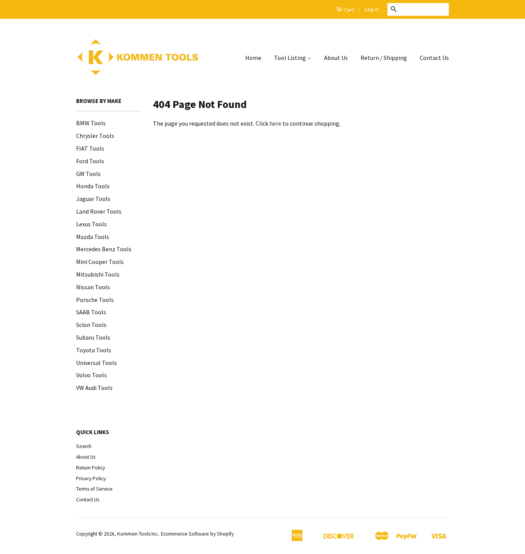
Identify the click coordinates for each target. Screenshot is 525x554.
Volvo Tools (91, 375)
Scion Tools (91, 324)
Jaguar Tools (93, 198)
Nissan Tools (93, 287)
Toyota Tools (93, 350)
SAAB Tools (91, 312)
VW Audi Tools (94, 387)
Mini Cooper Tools (100, 261)
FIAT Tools (90, 148)
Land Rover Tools (98, 211)
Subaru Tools (93, 337)
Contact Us (434, 57)
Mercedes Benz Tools (103, 249)
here (275, 123)
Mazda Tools (92, 237)
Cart (348, 9)
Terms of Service (94, 489)
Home (253, 57)
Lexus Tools (91, 224)
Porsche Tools (95, 300)
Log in (372, 9)
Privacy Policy (91, 478)
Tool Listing (290, 57)
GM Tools (88, 173)
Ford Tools (90, 161)
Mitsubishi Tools (98, 274)
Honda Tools (93, 186)
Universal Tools (96, 363)
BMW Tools (91, 123)
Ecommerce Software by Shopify (197, 534)
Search (83, 446)
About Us (336, 57)
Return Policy (90, 467)
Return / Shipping (384, 57)
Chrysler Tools (95, 135)
